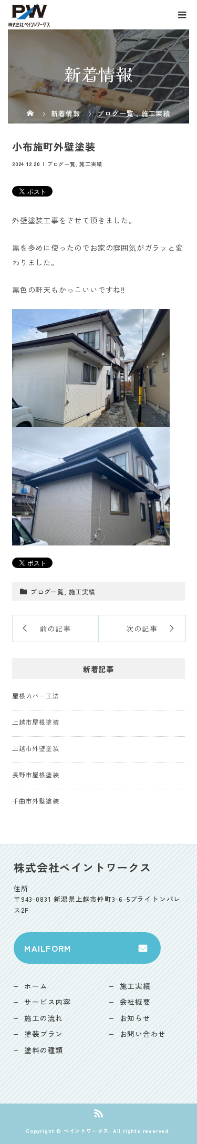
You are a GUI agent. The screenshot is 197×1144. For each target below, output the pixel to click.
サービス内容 (47, 1001)
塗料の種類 (43, 1050)
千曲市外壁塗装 (35, 800)
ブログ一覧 (61, 164)
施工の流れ (43, 1018)
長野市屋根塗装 (35, 774)
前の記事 (55, 628)
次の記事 (141, 628)
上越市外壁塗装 (35, 748)
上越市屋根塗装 (35, 721)
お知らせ (135, 1018)
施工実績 (90, 164)
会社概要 (135, 1001)
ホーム (35, 986)
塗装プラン (43, 1033)
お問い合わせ (143, 1033)
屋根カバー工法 (35, 695)
